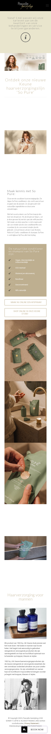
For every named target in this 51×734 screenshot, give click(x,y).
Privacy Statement (31, 723)
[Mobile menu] (47, 5)
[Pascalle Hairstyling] (25, 5)
